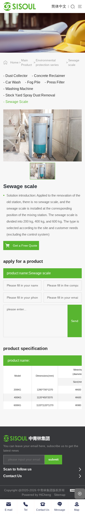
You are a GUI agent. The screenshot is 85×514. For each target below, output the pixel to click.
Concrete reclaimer (49, 76)
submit (53, 459)
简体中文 (58, 6)
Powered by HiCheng (36, 494)
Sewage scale (73, 63)
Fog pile (33, 82)
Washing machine (19, 89)
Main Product (26, 63)
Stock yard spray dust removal (30, 95)
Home (14, 62)
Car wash (13, 82)
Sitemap (59, 494)
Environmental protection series (47, 63)
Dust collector (16, 76)
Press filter (56, 82)
